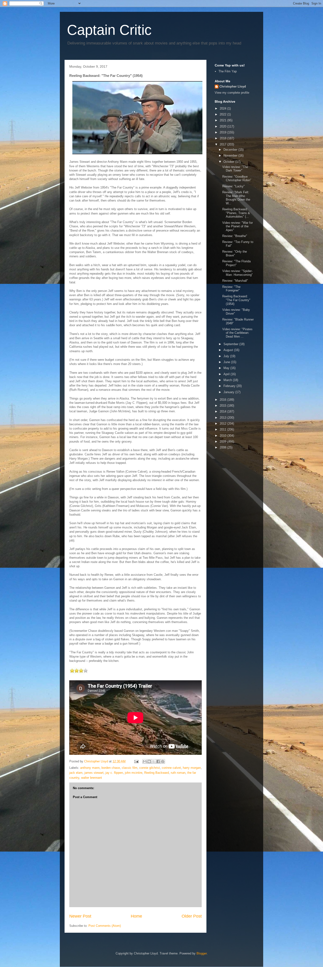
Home (136, 916)
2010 (223, 435)
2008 (223, 447)
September (231, 344)
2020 (223, 126)
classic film (129, 767)
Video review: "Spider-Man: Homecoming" (237, 273)
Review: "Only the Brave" (234, 253)
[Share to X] (153, 761)
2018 (223, 138)
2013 (223, 417)
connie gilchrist (149, 767)
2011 (223, 429)
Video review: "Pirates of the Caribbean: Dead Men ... (237, 332)
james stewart (94, 772)
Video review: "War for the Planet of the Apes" (237, 226)
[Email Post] (136, 761)
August (228, 350)
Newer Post (80, 916)
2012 (223, 423)
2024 (223, 108)
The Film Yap (227, 71)
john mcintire (133, 772)
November (230, 155)
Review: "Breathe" (234, 236)
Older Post (192, 916)
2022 (223, 114)
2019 (223, 132)
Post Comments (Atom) (104, 925)
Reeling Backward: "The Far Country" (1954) (236, 299)
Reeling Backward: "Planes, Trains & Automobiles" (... (236, 212)
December (230, 149)
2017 (223, 144)
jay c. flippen (114, 772)
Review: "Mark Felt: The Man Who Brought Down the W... (236, 197)
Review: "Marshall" (235, 280)
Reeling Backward (156, 772)
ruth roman (178, 772)
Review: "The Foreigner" (231, 288)
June (227, 362)
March (228, 380)
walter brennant (91, 777)
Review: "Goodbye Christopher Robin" (236, 178)
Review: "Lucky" (233, 186)
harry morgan (192, 767)
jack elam (76, 772)
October (229, 161)
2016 (223, 399)
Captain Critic (109, 30)
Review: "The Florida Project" (236, 263)
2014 (223, 411)
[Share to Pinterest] (162, 761)
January (229, 392)
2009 (223, 441)
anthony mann (90, 767)
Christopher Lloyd (232, 86)
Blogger (201, 953)
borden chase (110, 767)
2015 (223, 405)
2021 (223, 120)
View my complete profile (232, 92)
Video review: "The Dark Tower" (235, 168)
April (227, 374)
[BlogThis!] (149, 761)
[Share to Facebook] (158, 761)
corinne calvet (171, 767)
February (229, 386)
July (226, 356)
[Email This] (144, 761)
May (226, 368)
